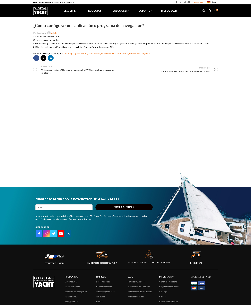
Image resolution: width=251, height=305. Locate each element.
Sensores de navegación (76, 291)
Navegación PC (72, 301)
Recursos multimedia (168, 301)
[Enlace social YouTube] (189, 2)
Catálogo (163, 291)
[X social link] (180, 2)
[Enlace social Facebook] (176, 2)
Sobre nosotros (103, 281)
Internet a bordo (72, 286)
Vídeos (162, 296)
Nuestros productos (105, 291)
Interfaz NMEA (71, 296)
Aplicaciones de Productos (140, 291)
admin (54, 33)
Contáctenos (199, 2)
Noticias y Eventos (136, 281)
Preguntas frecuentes (169, 286)
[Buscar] (204, 11)
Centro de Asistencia (169, 281)
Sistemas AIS (71, 281)
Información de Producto (139, 286)
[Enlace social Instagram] (185, 2)
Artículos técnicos (136, 296)
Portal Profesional (104, 286)
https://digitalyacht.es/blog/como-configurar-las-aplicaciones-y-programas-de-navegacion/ (106, 53)
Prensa (99, 301)
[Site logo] (40, 10)
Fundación (100, 296)
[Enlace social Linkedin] (51, 58)
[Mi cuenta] (210, 11)
